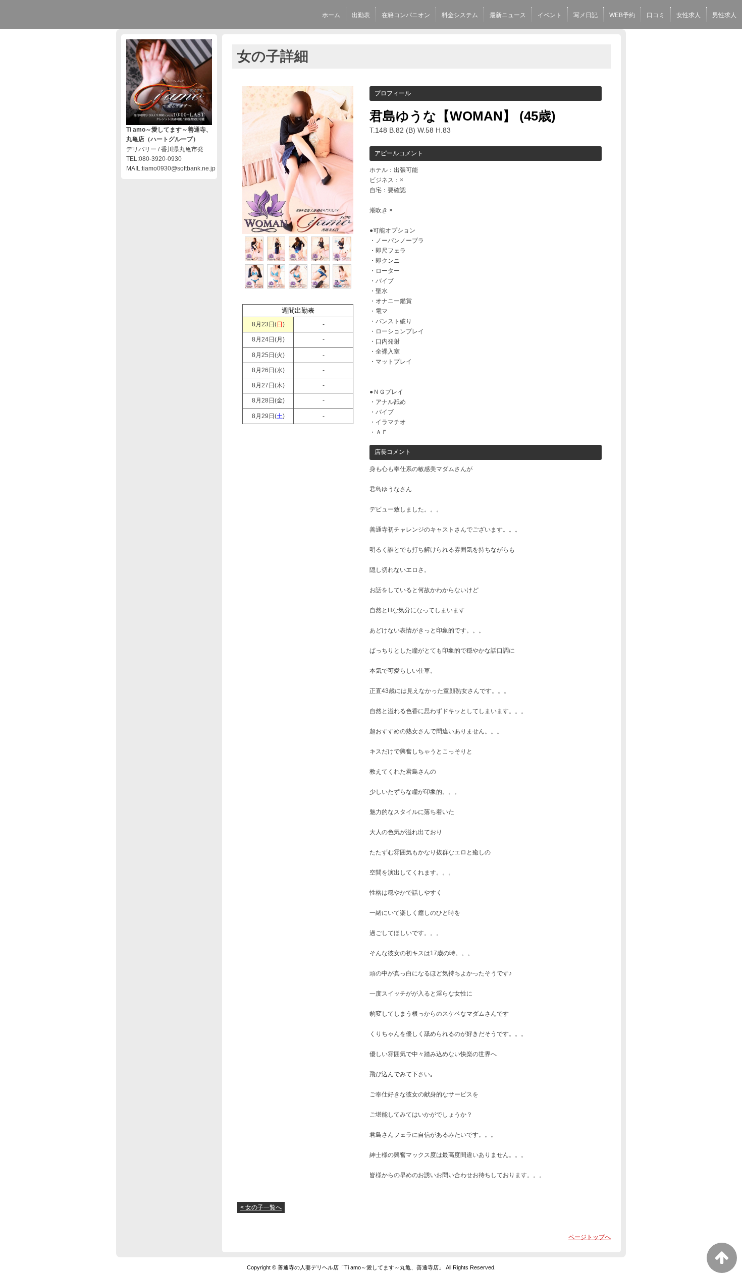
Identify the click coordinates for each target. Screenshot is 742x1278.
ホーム (331, 15)
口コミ (656, 15)
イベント (550, 15)
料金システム (460, 15)
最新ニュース (508, 15)
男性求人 (724, 15)
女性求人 (688, 15)
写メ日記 (585, 15)
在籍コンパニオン (406, 15)
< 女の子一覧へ (261, 1207)
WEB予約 (622, 15)
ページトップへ (589, 1237)
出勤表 (361, 15)
